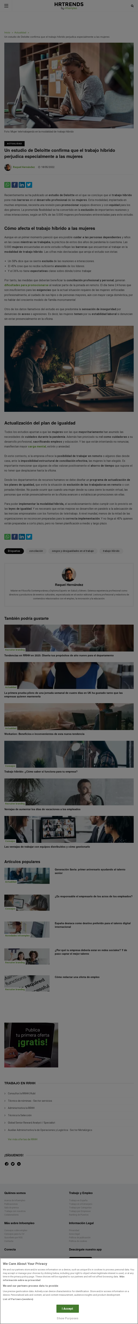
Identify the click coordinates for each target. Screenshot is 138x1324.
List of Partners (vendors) (18, 1299)
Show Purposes (67, 1318)
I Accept (67, 1308)
